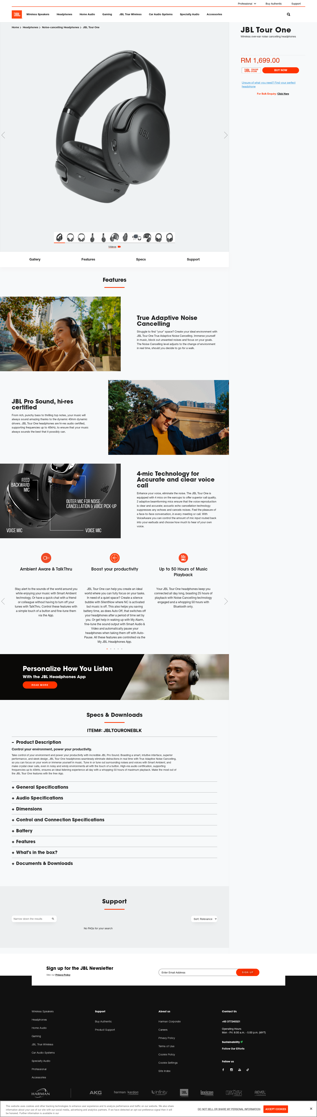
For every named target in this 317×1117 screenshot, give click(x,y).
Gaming (107, 14)
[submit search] (53, 919)
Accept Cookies (275, 1108)
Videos (112, 246)
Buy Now (280, 70)
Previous (3, 135)
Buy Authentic (274, 3)
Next (226, 135)
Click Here (283, 93)
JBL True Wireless (130, 14)
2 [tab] (111, 649)
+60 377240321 (231, 1021)
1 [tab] (107, 649)
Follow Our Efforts (233, 1048)
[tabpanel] (114, 127)
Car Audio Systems (161, 14)
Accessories (214, 14)
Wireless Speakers (37, 14)
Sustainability (231, 1042)
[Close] (311, 1109)
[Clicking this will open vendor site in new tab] (251, 70)
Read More (40, 685)
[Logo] (17, 14)
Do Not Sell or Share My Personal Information (229, 1108)
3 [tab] (114, 649)
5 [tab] (122, 649)
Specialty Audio (189, 14)
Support (296, 3)
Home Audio (87, 14)
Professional (245, 3)
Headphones (64, 14)
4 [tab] (118, 649)
